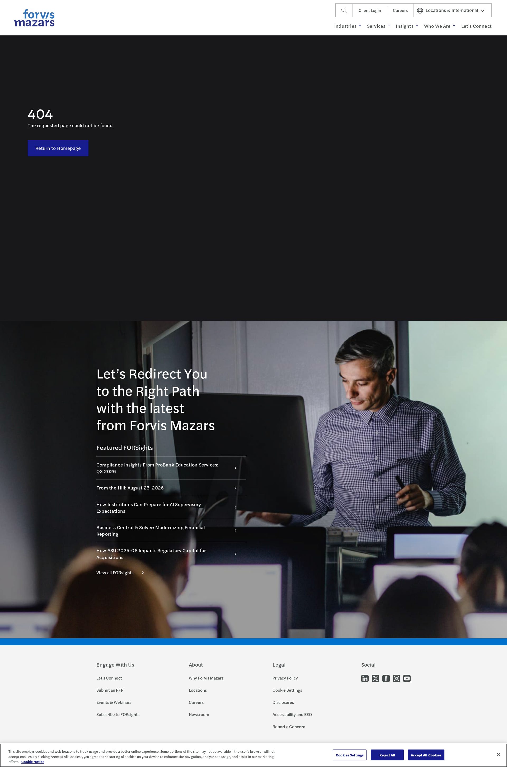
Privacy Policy (285, 678)
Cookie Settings (287, 690)
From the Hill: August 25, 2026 (130, 487)
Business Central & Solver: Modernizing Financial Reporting (150, 530)
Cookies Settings (350, 754)
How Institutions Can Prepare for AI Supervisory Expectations (148, 507)
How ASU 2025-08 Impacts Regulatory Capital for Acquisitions (151, 553)
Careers (400, 10)
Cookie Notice (32, 761)
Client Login (370, 10)
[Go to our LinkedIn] (365, 678)
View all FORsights (115, 572)
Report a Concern (289, 726)
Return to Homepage (58, 148)
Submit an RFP (109, 690)
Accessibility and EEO (292, 714)
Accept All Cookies (426, 754)
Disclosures (283, 702)
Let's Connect (109, 678)
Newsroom (199, 714)
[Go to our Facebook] (386, 678)
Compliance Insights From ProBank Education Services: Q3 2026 (157, 467)
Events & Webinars (113, 702)
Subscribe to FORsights (117, 714)
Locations (198, 690)
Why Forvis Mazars (206, 678)
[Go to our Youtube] (407, 678)
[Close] (498, 754)
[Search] (344, 10)
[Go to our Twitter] (375, 678)
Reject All (387, 754)
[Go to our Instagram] (396, 678)
